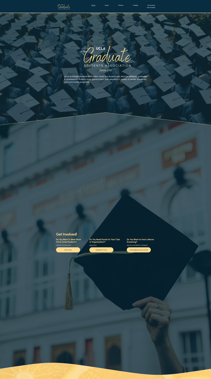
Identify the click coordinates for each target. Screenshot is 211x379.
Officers (120, 5)
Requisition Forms (101, 250)
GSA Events (68, 250)
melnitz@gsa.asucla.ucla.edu (139, 250)
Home (93, 5)
